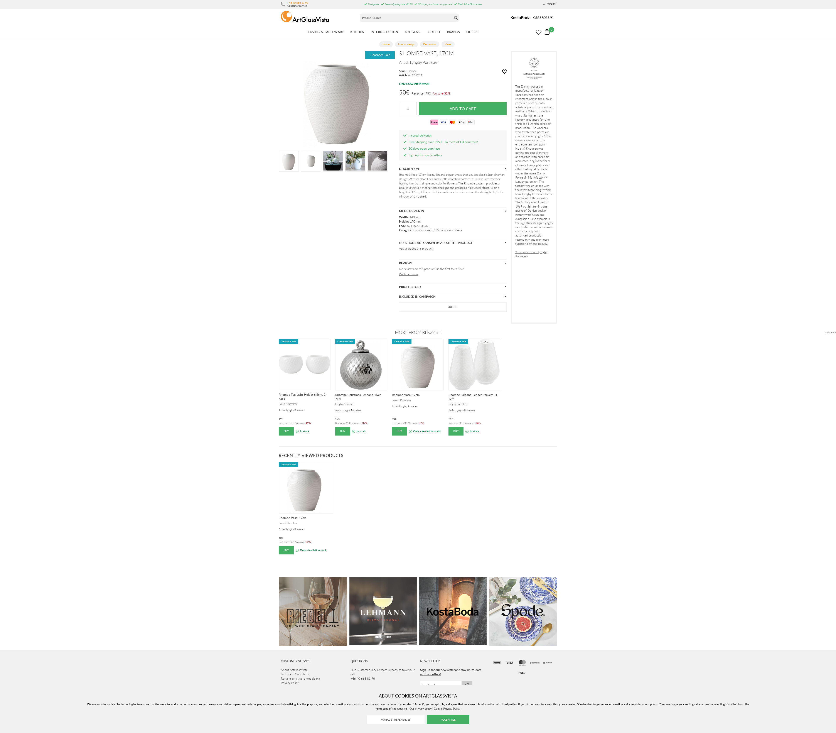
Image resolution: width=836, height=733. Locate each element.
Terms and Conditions (295, 674)
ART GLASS (413, 32)
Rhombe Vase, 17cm (406, 395)
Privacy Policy (290, 683)
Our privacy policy (421, 709)
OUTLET (434, 32)
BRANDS (453, 32)
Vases (458, 230)
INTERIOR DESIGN (384, 32)
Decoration (443, 230)
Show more (830, 332)
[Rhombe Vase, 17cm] (288, 161)
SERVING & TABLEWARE (325, 32)
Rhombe (412, 71)
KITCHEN (357, 32)
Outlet (453, 307)
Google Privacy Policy (447, 709)
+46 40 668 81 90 (297, 2)
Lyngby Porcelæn (424, 62)
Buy (286, 431)
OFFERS (472, 32)
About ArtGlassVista (294, 670)
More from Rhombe (418, 332)
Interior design (422, 230)
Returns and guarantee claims (300, 678)
